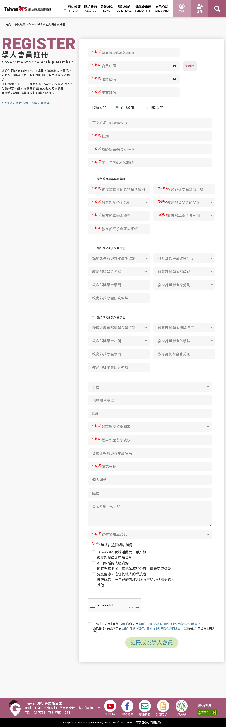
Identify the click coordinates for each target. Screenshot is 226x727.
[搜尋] (217, 8)
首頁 (8, 24)
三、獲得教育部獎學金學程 (108, 317)
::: (64, 9)
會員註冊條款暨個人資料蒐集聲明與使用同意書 (168, 624)
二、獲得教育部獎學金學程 (108, 248)
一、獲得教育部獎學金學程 (108, 179)
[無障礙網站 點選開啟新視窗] (207, 712)
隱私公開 (99, 107)
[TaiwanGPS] (27, 9)
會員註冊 (19, 24)
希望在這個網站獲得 (116, 545)
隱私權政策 (204, 705)
